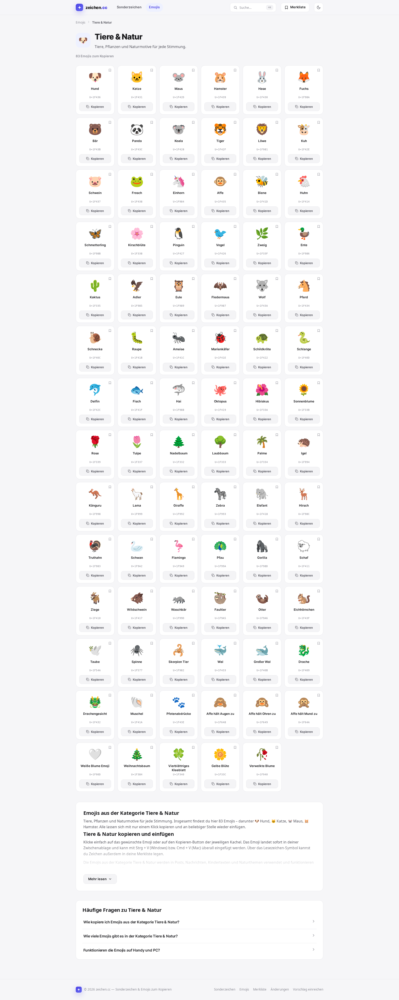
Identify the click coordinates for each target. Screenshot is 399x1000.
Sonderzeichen (129, 7)
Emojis (154, 7)
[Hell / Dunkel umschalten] (318, 7)
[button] (199, 922)
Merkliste (259, 989)
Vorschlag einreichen (308, 989)
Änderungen (280, 989)
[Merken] (110, 70)
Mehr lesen (97, 879)
